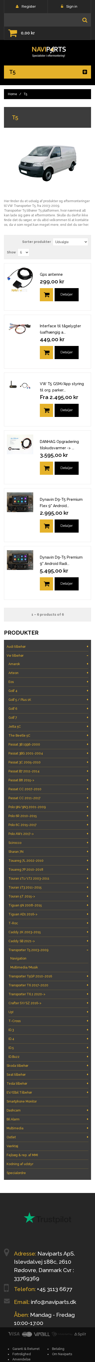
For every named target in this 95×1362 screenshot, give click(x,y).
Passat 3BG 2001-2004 (48, 753)
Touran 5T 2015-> (48, 896)
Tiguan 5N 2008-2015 (48, 905)
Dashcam (47, 1110)
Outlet (47, 1137)
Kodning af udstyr (20, 1164)
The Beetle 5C (48, 735)
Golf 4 (48, 690)
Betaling (58, 1349)
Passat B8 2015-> (48, 780)
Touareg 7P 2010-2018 (48, 869)
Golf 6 (48, 708)
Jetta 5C (48, 726)
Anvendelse (21, 1359)
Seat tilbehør (47, 1074)
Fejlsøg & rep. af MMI (22, 1155)
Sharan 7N (48, 851)
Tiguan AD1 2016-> (48, 914)
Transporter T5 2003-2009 (48, 949)
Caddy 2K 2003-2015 (48, 932)
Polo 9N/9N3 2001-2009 (48, 806)
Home (12, 94)
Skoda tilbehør (47, 1065)
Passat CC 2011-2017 (48, 797)
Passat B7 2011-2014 (48, 771)
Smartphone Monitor (22, 1101)
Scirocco (48, 842)
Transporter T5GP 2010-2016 (48, 976)
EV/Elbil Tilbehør (47, 1092)
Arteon (48, 672)
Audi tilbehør (47, 646)
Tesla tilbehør (47, 1083)
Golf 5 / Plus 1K (48, 699)
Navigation (18, 958)
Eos (48, 681)
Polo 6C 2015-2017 (48, 824)
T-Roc (48, 923)
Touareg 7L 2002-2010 (48, 860)
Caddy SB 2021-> (48, 940)
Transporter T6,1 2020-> (48, 994)
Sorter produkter (36, 242)
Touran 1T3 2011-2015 (48, 887)
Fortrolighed (21, 1354)
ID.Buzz (48, 1056)
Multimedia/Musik (24, 967)
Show (11, 252)
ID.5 (48, 1047)
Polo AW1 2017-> (48, 833)
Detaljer (66, 294)
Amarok (48, 663)
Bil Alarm (47, 1119)
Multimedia (47, 1128)
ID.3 (48, 1029)
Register (29, 6)
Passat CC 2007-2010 (48, 789)
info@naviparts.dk (53, 1302)
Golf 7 (48, 717)
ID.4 (48, 1038)
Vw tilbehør (47, 655)
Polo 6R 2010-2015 (48, 815)
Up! (48, 1011)
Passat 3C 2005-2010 (48, 762)
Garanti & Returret (26, 1349)
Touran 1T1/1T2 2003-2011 (48, 878)
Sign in (71, 6)
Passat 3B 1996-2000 (48, 744)
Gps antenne (51, 274)
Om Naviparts (62, 1354)
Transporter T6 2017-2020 (48, 985)
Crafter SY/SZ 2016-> (48, 1003)
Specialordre (16, 1173)
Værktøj (12, 1146)
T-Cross (48, 1020)
